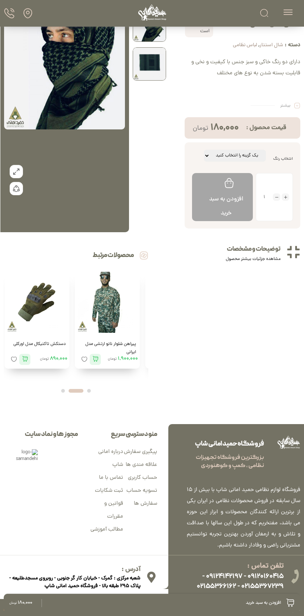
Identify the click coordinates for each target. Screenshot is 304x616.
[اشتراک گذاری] (16, 188)
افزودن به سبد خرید (226, 206)
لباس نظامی (245, 45)
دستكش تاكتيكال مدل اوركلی (39, 344)
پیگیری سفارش (140, 452)
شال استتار (271, 45)
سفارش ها (145, 504)
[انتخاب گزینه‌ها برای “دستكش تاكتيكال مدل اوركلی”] (24, 359)
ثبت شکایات (109, 491)
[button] (89, 391)
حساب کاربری (142, 478)
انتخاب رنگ (283, 159)
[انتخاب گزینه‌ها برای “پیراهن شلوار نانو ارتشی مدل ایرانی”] (95, 359)
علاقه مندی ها (141, 465)
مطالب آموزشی (106, 529)
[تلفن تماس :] (294, 576)
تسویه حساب (141, 491)
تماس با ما (111, 478)
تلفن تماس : (265, 566)
